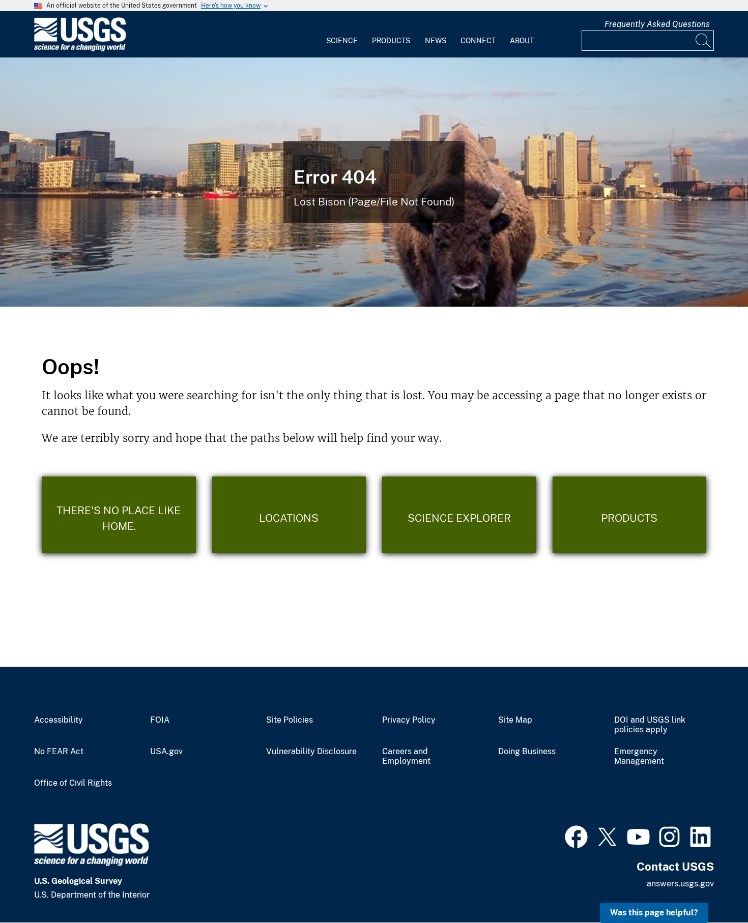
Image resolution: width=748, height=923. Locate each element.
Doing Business (527, 751)
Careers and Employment (406, 756)
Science (342, 41)
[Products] (630, 515)
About (522, 41)
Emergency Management (639, 756)
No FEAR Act (58, 751)
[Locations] (289, 515)
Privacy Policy (409, 720)
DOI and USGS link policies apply (649, 725)
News (435, 41)
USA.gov (166, 751)
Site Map (515, 720)
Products (391, 41)
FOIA (159, 720)
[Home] (80, 49)
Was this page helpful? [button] (654, 912)
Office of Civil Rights (73, 783)
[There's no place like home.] (119, 515)
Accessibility (58, 720)
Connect (478, 41)
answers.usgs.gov (680, 883)
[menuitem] (342, 34)
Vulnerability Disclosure (311, 751)
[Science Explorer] (459, 515)
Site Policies (289, 720)
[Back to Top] (711, 886)
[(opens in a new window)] (576, 835)
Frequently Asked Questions (657, 24)
